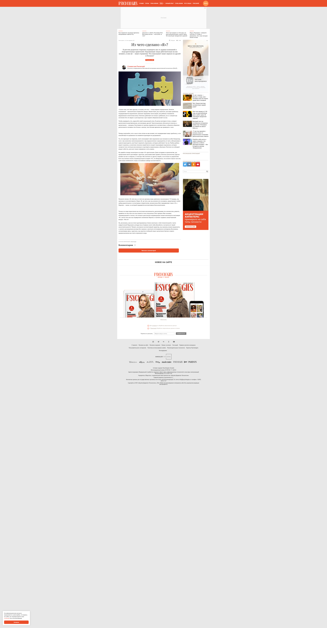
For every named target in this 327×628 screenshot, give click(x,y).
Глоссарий (196, 3)
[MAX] (153, 341)
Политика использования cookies (156, 348)
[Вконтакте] (163, 341)
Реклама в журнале (155, 345)
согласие (154, 325)
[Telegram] (158, 341)
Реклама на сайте (143, 345)
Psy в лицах (187, 3)
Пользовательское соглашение (137, 348)
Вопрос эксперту (166, 345)
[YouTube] (174, 341)
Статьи (147, 3)
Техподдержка (163, 350)
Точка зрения (154, 3)
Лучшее (141, 3)
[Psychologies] (128, 3)
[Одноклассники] (169, 341)
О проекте (134, 345)
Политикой (153, 328)
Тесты (206, 3)
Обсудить (173, 40)
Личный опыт (169, 3)
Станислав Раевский (136, 66)
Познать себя (149, 60)
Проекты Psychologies (192, 348)
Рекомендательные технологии (176, 348)
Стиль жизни (179, 3)
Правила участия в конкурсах (187, 345)
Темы (161, 3)
